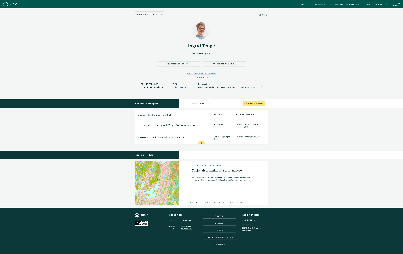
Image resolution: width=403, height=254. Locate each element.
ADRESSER (219, 223)
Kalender (339, 4)
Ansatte (369, 4)
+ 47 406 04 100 (186, 226)
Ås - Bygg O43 (181, 87)
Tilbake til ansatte (150, 14)
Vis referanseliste (253, 103)
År (209, 104)
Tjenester (349, 4)
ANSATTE (219, 216)
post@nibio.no (186, 229)
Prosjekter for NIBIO (223, 64)
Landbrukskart (201, 77)
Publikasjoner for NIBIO (178, 64)
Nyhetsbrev (219, 230)
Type (202, 104)
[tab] (201, 115)
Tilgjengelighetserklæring (219, 237)
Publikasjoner (320, 4)
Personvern (219, 244)
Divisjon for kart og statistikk (201, 74)
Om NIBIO (379, 4)
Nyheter (360, 4)
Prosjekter (306, 4)
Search (387, 4)
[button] (201, 115)
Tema (331, 4)
